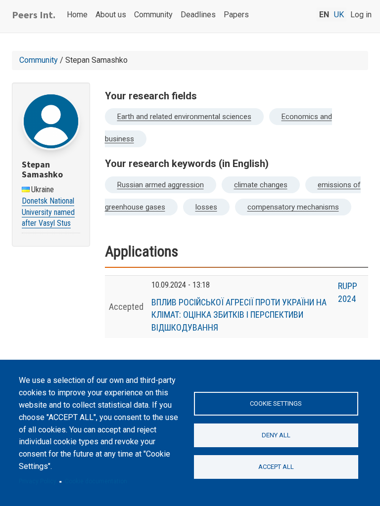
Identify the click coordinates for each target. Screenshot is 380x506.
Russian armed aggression (160, 184)
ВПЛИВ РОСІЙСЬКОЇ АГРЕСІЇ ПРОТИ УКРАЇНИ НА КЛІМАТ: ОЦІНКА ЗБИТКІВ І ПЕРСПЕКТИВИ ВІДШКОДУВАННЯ (239, 315)
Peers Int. (33, 14)
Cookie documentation (96, 481)
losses (206, 207)
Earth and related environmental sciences (184, 116)
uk (339, 14)
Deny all (276, 435)
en (324, 14)
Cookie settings (276, 403)
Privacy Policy (37, 481)
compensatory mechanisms (293, 207)
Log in (361, 14)
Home (77, 14)
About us (110, 14)
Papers (236, 14)
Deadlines (198, 14)
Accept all (276, 466)
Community (153, 14)
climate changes (260, 184)
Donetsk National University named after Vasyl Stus (48, 212)
